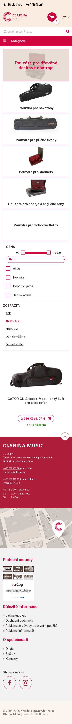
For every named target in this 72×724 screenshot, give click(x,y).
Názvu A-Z (13, 321)
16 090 (57, 252)
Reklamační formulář (20, 631)
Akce (16, 269)
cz (65, 17)
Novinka (18, 277)
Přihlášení (36, 4)
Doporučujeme (23, 286)
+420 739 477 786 (12, 468)
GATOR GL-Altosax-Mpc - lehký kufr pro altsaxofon (36, 401)
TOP (8, 313)
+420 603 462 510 (12, 479)
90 (17, 252)
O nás (10, 649)
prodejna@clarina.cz (14, 472)
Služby (10, 654)
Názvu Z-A (12, 328)
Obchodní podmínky (19, 620)
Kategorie (18, 41)
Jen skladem (22, 295)
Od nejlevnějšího (15, 336)
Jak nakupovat (16, 615)
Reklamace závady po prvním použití (31, 626)
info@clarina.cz (11, 483)
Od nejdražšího (14, 344)
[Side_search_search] (67, 31)
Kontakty (12, 659)
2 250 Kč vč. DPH (33, 418)
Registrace (15, 4)
